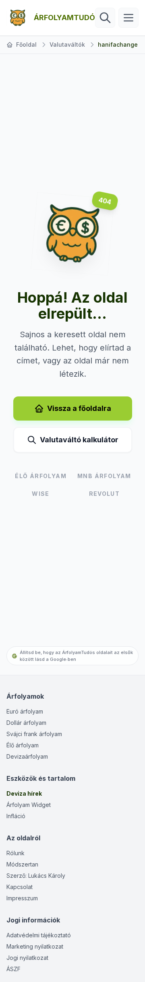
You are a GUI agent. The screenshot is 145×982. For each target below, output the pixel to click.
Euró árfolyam (24, 711)
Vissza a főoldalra (79, 408)
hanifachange (118, 44)
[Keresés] (105, 18)
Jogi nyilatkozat (27, 957)
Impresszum (22, 898)
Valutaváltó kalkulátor (79, 439)
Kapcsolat (19, 886)
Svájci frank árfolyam (34, 733)
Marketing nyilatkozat (34, 946)
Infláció (15, 816)
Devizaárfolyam (27, 756)
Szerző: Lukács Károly (35, 875)
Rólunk (15, 853)
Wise (41, 493)
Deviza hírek (24, 793)
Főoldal (26, 44)
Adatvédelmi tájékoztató (38, 935)
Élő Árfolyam (40, 475)
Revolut (104, 493)
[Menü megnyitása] (128, 18)
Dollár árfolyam (26, 722)
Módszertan (22, 864)
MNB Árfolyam (104, 475)
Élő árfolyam (22, 745)
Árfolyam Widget (28, 804)
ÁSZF (13, 968)
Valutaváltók (67, 44)
